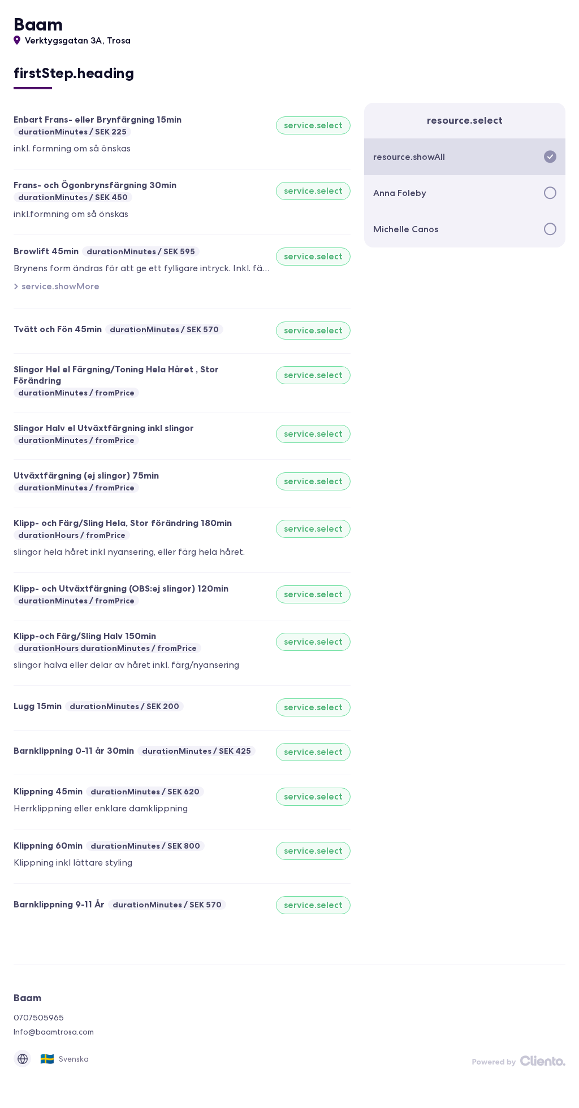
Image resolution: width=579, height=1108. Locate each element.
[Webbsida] (22, 1058)
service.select (313, 125)
